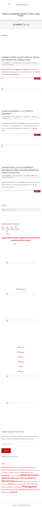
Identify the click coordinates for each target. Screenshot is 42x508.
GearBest (5, 475)
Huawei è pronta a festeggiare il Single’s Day (15, 69)
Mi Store (18, 475)
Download (26, 472)
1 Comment (9, 64)
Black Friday (13, 470)
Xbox (24, 489)
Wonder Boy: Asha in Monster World (11, 489)
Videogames (29, 486)
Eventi (28, 116)
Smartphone (35, 481)
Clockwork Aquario (30, 470)
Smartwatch (4, 484)
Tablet (20, 484)
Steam (10, 484)
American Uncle (31, 467)
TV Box (14, 487)
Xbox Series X (7, 492)
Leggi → (37, 78)
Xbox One (29, 489)
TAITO (24, 484)
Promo (33, 63)
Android (3, 470)
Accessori (5, 467)
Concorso (37, 470)
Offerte (28, 63)
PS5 (34, 478)
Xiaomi (14, 492)
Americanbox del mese (20, 467)
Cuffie (21, 472)
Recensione (8, 480)
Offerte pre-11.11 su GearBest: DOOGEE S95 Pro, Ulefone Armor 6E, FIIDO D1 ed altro (20, 170)
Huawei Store (15, 74)
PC (19, 478)
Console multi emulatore (7, 472)
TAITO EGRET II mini (32, 484)
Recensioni (19, 481)
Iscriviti (6, 450)
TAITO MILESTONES (6, 487)
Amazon (11, 467)
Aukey (8, 470)
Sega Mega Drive (27, 481)
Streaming (16, 484)
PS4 (30, 478)
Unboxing (18, 487)
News (23, 475)
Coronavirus (17, 472)
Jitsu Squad (12, 475)
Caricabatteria (21, 470)
